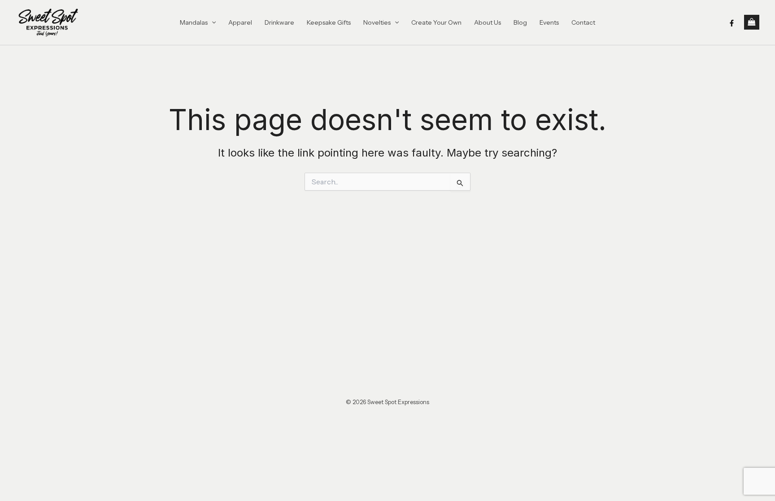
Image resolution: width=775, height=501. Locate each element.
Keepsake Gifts (329, 22)
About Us (487, 22)
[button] (212, 22)
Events (549, 22)
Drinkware (279, 22)
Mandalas (194, 22)
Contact (583, 22)
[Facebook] (731, 23)
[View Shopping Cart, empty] (751, 22)
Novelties (377, 22)
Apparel (240, 22)
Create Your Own (436, 22)
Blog (520, 22)
